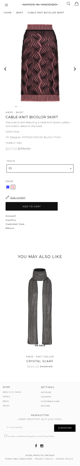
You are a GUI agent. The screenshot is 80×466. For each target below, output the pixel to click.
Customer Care (15, 224)
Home (8, 12)
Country (11, 220)
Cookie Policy (64, 459)
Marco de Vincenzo (44, 455)
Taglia (11, 161)
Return (10, 228)
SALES (6, 405)
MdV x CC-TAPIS (12, 392)
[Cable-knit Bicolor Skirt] (8, 188)
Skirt (19, 12)
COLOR (9, 181)
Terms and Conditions (18, 459)
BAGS (6, 401)
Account (11, 215)
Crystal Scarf (39, 361)
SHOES (6, 396)
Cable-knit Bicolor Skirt (46, 12)
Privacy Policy (48, 436)
